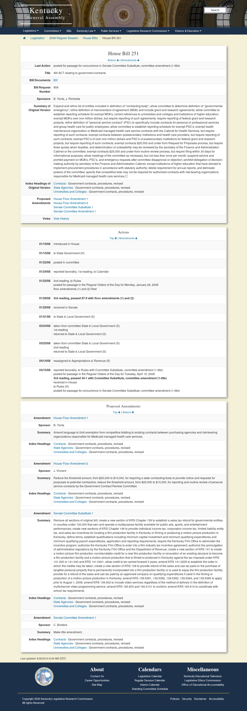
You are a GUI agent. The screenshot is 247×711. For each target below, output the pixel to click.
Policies (175, 699)
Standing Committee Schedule (150, 689)
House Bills (90, 38)
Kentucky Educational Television (203, 676)
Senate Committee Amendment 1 (75, 211)
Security (187, 699)
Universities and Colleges (70, 191)
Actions (112, 60)
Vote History (61, 218)
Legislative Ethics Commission (203, 680)
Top (112, 238)
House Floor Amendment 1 (71, 199)
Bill (56, 80)
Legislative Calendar (150, 676)
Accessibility (216, 699)
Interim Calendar (150, 684)
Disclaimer (200, 699)
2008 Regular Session (63, 38)
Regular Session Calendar (150, 680)
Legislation (38, 38)
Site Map (97, 684)
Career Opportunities (97, 680)
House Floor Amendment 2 (71, 203)
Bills (69, 31)
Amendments (129, 60)
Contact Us (97, 676)
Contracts (60, 183)
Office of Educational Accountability (203, 684)
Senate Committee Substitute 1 (73, 207)
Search (215, 10)
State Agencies (63, 187)
